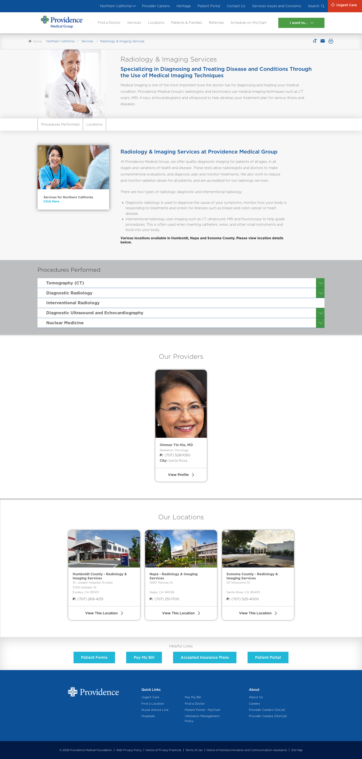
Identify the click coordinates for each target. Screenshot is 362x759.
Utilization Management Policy (202, 718)
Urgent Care (150, 697)
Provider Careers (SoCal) (267, 710)
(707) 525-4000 (242, 599)
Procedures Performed (60, 124)
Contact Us (236, 6)
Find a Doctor (109, 23)
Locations (156, 23)
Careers (254, 703)
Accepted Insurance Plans (205, 657)
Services (134, 23)
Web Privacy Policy (129, 750)
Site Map (297, 750)
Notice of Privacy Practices (163, 750)
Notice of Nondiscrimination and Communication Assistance (246, 750)
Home (37, 41)
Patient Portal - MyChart (202, 710)
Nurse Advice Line (154, 710)
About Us (256, 697)
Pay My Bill (144, 657)
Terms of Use (194, 750)
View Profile (178, 475)
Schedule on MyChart (248, 23)
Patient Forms (94, 657)
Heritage (183, 6)
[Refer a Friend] (323, 41)
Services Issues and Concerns (276, 6)
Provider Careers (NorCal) (268, 716)
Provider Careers (156, 6)
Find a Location (152, 703)
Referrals (216, 23)
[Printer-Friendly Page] (331, 41)
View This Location (101, 613)
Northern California (116, 6)
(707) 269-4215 (88, 599)
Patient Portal (209, 6)
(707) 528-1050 (175, 455)
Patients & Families (186, 23)
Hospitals (148, 716)
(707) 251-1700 (164, 599)
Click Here (51, 201)
